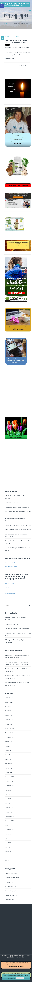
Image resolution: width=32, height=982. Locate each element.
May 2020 (7, 706)
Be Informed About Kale (12, 503)
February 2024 (9, 698)
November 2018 (9, 777)
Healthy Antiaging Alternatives (15, 3)
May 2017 (7, 847)
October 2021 (9, 702)
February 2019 (9, 768)
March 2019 (8, 763)
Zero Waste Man (10, 593)
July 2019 (7, 746)
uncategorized (9, 899)
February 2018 (9, 807)
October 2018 (9, 781)
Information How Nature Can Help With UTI (18, 525)
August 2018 (8, 790)
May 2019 (7, 755)
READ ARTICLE (10, 58)
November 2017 (9, 821)
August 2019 (8, 742)
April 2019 (8, 759)
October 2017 (9, 825)
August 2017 (8, 834)
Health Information (10, 886)
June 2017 (8, 843)
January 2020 (8, 724)
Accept (20, 978)
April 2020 (8, 711)
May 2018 (7, 803)
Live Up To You (9, 583)
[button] (2, 6)
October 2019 (9, 733)
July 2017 (7, 838)
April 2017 (8, 851)
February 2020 (9, 720)
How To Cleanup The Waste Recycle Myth (17, 507)
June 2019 (8, 750)
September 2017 (9, 829)
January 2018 (8, 812)
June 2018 (8, 799)
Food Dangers (9, 882)
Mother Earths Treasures (12, 563)
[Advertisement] (16, 392)
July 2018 (7, 794)
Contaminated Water (11, 873)
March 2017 (8, 856)
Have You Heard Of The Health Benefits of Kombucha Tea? (17, 41)
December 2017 (9, 816)
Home (5, 23)
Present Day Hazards (11, 895)
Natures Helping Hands (12, 891)
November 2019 (9, 728)
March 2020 (8, 715)
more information (11, 977)
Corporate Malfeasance (12, 878)
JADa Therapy (9, 588)
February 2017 (9, 860)
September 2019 (9, 737)
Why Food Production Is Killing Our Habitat (18, 529)
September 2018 (9, 785)
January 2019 (8, 772)
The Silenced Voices (11, 566)
